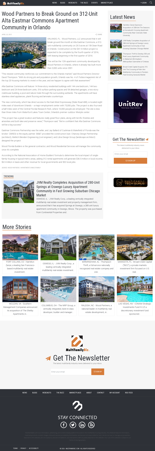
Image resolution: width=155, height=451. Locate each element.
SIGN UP (99, 372)
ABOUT (89, 393)
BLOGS (34, 393)
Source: (21, 168)
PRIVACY (23, 449)
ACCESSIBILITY (33, 449)
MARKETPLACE (75, 393)
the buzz (84, 3)
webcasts (72, 3)
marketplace (107, 3)
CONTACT (100, 393)
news (54, 3)
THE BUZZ (60, 393)
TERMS (15, 449)
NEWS (24, 393)
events (94, 3)
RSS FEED (129, 393)
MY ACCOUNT (114, 393)
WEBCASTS (46, 393)
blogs (62, 3)
